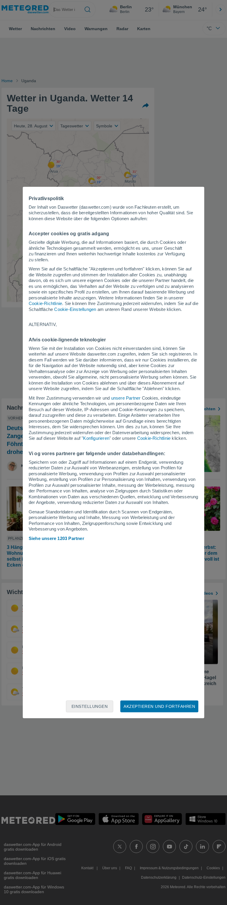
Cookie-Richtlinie (45, 303)
